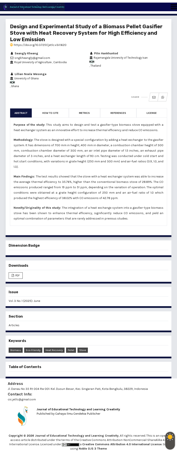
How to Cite (50, 112)
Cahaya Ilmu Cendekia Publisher (77, 413)
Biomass (15, 350)
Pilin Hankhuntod (105, 53)
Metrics (84, 112)
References (118, 112)
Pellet (71, 350)
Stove (82, 350)
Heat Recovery (54, 350)
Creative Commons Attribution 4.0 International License (122, 444)
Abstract (20, 112)
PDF (17, 275)
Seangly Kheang (26, 53)
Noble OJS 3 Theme (92, 448)
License (152, 112)
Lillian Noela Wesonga (30, 74)
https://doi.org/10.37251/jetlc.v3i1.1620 (39, 45)
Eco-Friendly (33, 350)
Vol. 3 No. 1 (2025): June (24, 301)
